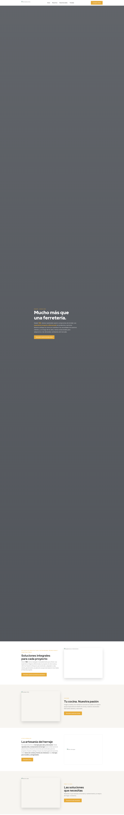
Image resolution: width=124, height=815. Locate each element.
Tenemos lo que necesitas (73, 800)
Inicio (48, 3)
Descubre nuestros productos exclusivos (34, 674)
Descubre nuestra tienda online (44, 337)
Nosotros (54, 3)
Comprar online (97, 2)
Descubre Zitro (27, 759)
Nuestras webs (63, 3)
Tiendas (72, 3)
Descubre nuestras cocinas (73, 713)
